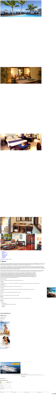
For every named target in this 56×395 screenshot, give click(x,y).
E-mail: (1, 385)
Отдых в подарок (4, 254)
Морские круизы (4, 255)
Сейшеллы (6, 259)
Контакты (3, 257)
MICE (3, 253)
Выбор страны (2, 259)
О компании (4, 256)
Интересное (4, 252)
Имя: (1, 383)
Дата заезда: (2, 392)
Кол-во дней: (14, 392)
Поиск (1, 320)
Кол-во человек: (26, 392)
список (3, 306)
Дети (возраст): (39, 392)
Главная (3, 251)
